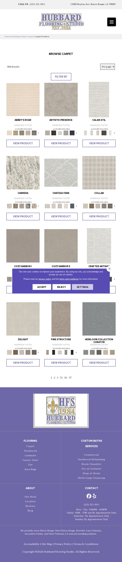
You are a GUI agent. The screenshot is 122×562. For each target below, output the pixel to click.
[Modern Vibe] (28, 206)
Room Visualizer (92, 464)
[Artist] (99, 319)
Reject (61, 287)
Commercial (91, 455)
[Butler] (99, 352)
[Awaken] (91, 133)
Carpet (30, 446)
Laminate (30, 455)
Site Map (47, 544)
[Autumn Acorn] (91, 206)
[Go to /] (61, 22)
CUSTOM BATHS (91, 440)
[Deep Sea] (72, 133)
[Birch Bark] (97, 206)
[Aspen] (23, 172)
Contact (91, 488)
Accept (41, 287)
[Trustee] (112, 352)
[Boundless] (21, 133)
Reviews (30, 506)
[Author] (92, 352)
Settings (82, 287)
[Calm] (110, 133)
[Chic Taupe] (28, 133)
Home (7, 36)
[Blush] (97, 133)
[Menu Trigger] (111, 22)
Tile (30, 465)
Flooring (15, 36)
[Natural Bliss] (34, 206)
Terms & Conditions (86, 544)
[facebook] (89, 496)
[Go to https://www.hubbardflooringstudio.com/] (61, 410)
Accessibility (31, 544)
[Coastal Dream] (21, 206)
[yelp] (95, 496)
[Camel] (15, 206)
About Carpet (27, 36)
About (30, 488)
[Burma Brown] (53, 133)
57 (70, 377)
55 (61, 377)
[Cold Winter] (66, 133)
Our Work (30, 497)
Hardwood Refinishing (91, 459)
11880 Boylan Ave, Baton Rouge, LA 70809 (92, 4)
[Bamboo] (15, 133)
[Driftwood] (110, 206)
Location (30, 501)
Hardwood (30, 451)
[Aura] (23, 99)
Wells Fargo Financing (91, 478)
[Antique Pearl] (99, 172)
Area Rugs (30, 469)
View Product (23, 143)
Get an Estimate (92, 469)
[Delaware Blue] (34, 133)
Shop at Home (91, 473)
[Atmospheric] (99, 99)
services (91, 446)
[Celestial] (72, 206)
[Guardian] (105, 352)
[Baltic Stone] (61, 99)
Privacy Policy (63, 544)
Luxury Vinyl (30, 460)
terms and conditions (69, 279)
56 (65, 377)
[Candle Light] (59, 133)
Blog (30, 511)
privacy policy (45, 279)
